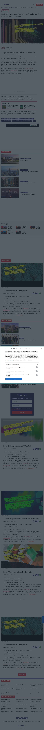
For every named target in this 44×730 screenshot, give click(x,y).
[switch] (36, 367)
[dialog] (22, 365)
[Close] (42, 349)
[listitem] (22, 364)
